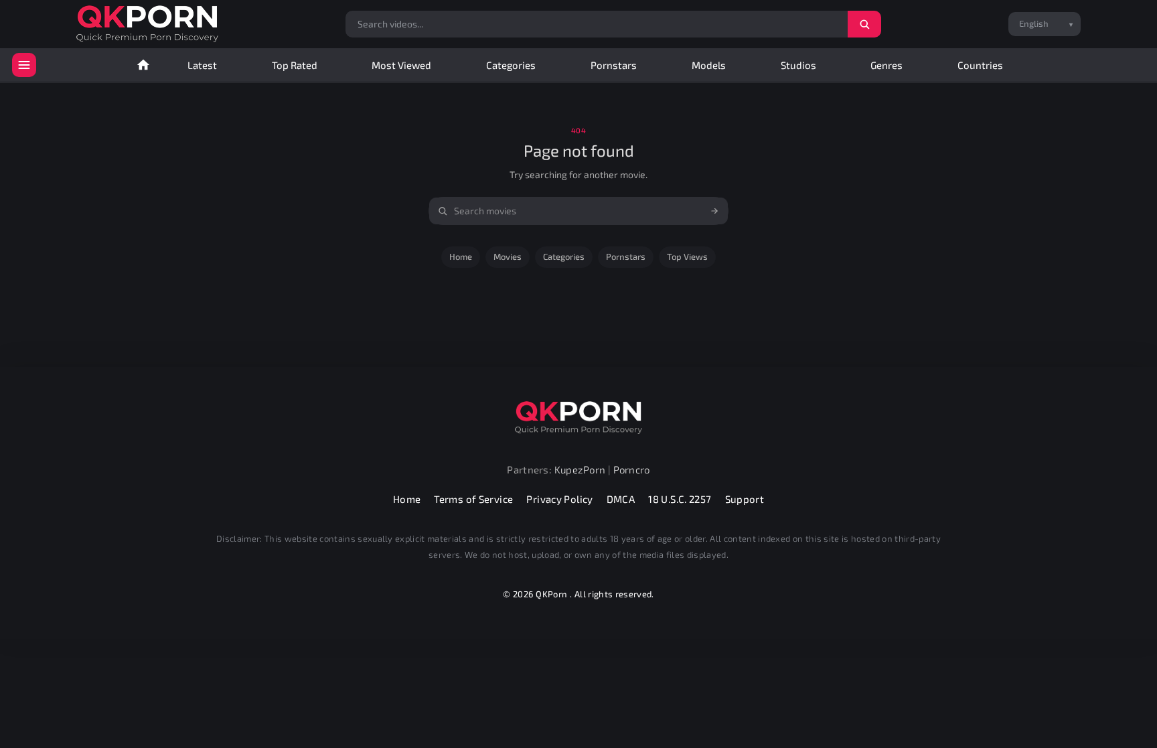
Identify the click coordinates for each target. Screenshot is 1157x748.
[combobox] (578, 211)
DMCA (621, 499)
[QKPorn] (147, 23)
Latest (202, 65)
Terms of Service (473, 499)
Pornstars (614, 65)
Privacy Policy (559, 499)
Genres (886, 65)
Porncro (631, 469)
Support (745, 499)
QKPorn (551, 594)
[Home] (143, 65)
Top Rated (294, 65)
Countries (980, 65)
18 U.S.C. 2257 (679, 499)
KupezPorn (580, 469)
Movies (507, 256)
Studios (798, 65)
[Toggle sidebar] (24, 65)
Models (709, 65)
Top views (687, 256)
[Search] (864, 24)
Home (460, 256)
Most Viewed (401, 65)
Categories (511, 65)
